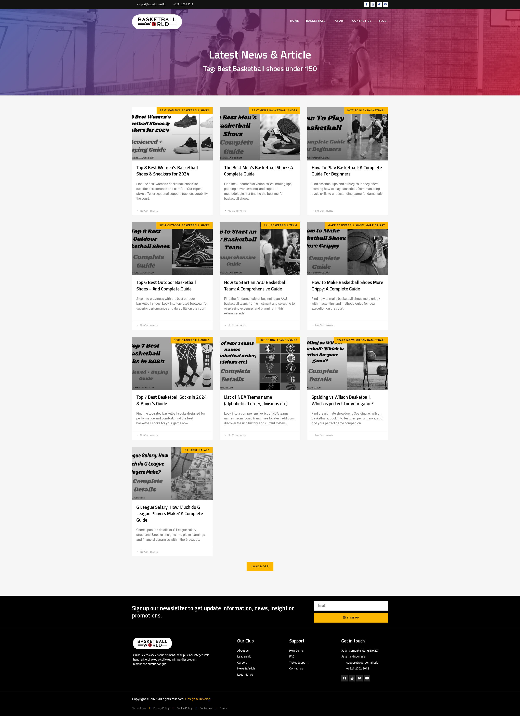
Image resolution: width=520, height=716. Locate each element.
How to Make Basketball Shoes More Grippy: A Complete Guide (347, 285)
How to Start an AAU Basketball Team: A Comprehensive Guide (255, 285)
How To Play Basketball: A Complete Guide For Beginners (347, 171)
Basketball (316, 20)
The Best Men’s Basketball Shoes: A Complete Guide (258, 171)
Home (294, 20)
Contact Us (361, 20)
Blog (382, 20)
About (340, 20)
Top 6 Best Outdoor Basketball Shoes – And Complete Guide (166, 285)
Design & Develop (197, 699)
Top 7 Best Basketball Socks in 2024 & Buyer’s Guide (171, 400)
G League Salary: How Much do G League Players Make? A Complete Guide (169, 513)
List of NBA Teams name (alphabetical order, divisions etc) (256, 400)
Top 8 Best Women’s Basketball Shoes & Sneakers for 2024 (167, 171)
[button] (260, 566)
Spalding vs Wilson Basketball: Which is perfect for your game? (343, 400)
